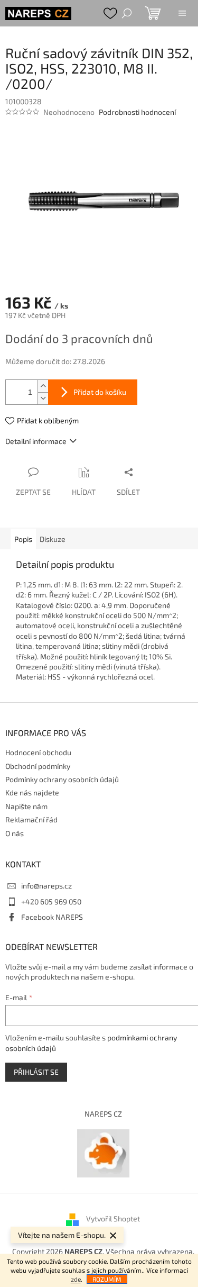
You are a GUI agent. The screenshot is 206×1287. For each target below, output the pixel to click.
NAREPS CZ (103, 1113)
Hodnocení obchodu (38, 752)
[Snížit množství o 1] (43, 398)
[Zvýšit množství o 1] (43, 386)
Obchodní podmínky (37, 766)
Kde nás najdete (32, 792)
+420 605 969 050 (51, 901)
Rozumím (106, 1279)
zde (76, 1279)
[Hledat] (126, 13)
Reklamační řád (31, 819)
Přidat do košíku (99, 391)
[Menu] (182, 13)
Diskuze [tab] (52, 538)
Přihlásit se (36, 1071)
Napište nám (26, 806)
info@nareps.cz (46, 885)
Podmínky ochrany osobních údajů (62, 779)
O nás (14, 833)
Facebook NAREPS (52, 916)
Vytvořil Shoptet (113, 1218)
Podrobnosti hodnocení (137, 111)
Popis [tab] (23, 538)
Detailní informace (36, 441)
